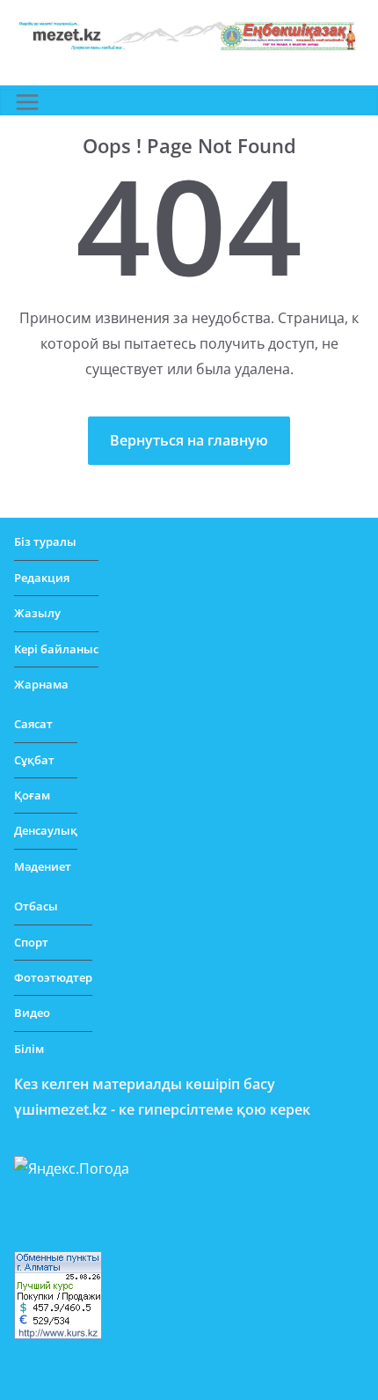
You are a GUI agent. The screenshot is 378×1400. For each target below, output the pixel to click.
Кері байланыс (56, 649)
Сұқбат (34, 760)
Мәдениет (42, 866)
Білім (29, 1049)
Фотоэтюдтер (53, 977)
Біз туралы (45, 541)
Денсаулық (45, 830)
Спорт (31, 942)
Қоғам (32, 795)
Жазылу (37, 613)
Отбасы (36, 906)
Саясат (33, 724)
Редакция (41, 578)
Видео (32, 1013)
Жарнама (41, 684)
